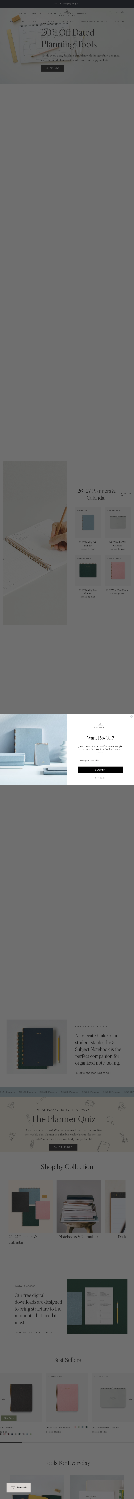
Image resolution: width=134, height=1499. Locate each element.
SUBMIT (100, 770)
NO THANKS (100, 778)
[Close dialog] (131, 716)
